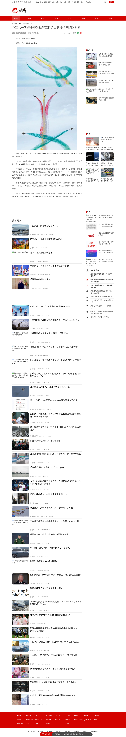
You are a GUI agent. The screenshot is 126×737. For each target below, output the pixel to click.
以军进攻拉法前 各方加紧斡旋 (43, 561)
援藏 (45, 2)
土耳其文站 (50, 724)
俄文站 (69, 716)
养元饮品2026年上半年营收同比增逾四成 (106, 243)
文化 (41, 2)
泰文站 (69, 720)
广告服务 (40, 731)
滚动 (110, 18)
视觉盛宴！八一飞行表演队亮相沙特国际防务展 (51, 508)
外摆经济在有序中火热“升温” (99, 317)
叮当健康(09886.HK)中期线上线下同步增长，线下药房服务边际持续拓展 (106, 217)
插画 (49, 2)
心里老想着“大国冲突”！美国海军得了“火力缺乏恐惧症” (54, 642)
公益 (57, 2)
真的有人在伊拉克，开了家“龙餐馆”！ (106, 90)
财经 (25, 2)
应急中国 (77, 2)
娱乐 (29, 2)
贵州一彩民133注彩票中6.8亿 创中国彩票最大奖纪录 (53, 400)
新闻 (20, 23)
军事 (21, 2)
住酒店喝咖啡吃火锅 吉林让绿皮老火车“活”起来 (101, 280)
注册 (105, 2)
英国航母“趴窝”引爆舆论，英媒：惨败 (47, 467)
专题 (69, 18)
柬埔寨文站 (59, 720)
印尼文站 (79, 720)
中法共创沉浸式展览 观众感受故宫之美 (106, 81)
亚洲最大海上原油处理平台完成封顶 (66, 735)
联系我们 (49, 731)
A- (69, 33)
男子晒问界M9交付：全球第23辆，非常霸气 (50, 548)
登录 (111, 2)
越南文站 (40, 720)
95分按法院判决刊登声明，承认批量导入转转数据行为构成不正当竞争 (106, 225)
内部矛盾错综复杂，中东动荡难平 (45, 440)
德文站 (31, 716)
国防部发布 (35, 33)
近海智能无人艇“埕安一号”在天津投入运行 (106, 64)
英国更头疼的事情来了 (40, 279)
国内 (16, 18)
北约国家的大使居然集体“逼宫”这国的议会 (49, 333)
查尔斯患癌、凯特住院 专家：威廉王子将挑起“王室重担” (55, 575)
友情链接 (85, 731)
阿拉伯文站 (98, 716)
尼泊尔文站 (21, 724)
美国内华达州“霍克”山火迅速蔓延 (101, 296)
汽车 (33, 2)
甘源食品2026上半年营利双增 (106, 234)
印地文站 (31, 724)
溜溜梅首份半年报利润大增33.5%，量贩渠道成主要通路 (106, 252)
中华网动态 (94, 731)
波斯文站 (59, 724)
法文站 (59, 716)
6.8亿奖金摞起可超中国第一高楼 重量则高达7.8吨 (52, 695)
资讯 (17, 2)
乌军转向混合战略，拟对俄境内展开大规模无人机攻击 (54, 320)
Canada (67, 723)
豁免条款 (76, 731)
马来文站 (31, 720)
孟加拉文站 (40, 724)
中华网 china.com (20, 10)
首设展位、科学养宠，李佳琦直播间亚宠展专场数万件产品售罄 (106, 261)
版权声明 (67, 731)
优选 (61, 2)
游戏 (37, 2)
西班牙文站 (79, 716)
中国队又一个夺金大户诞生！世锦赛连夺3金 (50, 266)
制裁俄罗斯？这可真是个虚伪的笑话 (46, 588)
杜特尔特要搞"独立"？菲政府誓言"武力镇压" (50, 615)
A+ (65, 33)
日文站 (88, 716)
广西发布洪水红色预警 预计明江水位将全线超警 (101, 292)
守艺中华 (70, 2)
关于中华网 (31, 731)
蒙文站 (98, 720)
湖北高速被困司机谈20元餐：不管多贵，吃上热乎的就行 (55, 454)
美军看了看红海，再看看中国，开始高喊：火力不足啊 (54, 521)
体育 (56, 18)
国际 (29, 18)
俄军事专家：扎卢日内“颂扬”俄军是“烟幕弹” (49, 534)
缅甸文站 (88, 720)
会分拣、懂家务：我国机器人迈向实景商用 (106, 55)
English (19, 715)
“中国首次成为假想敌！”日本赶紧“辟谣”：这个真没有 (53, 655)
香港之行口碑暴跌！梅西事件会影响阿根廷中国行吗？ (54, 347)
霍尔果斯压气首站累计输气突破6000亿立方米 (106, 72)
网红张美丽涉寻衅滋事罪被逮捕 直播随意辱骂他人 (52, 668)
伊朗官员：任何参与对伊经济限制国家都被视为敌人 (101, 312)
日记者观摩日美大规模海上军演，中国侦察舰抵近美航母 (55, 360)
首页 (13, 2)
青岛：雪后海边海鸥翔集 (41, 252)
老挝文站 (50, 720)
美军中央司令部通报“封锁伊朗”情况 (106, 99)
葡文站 (50, 716)
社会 (42, 18)
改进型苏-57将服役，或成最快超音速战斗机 (50, 387)
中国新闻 (25, 23)
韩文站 (21, 720)
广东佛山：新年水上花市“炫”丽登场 (46, 239)
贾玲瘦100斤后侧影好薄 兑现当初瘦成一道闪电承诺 (53, 682)
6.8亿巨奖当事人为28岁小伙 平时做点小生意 (50, 306)
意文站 (40, 716)
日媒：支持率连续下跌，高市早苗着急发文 (101, 286)
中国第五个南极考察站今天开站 (44, 226)
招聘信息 (58, 731)
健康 (53, 2)
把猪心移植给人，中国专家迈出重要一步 (48, 494)
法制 (65, 2)
